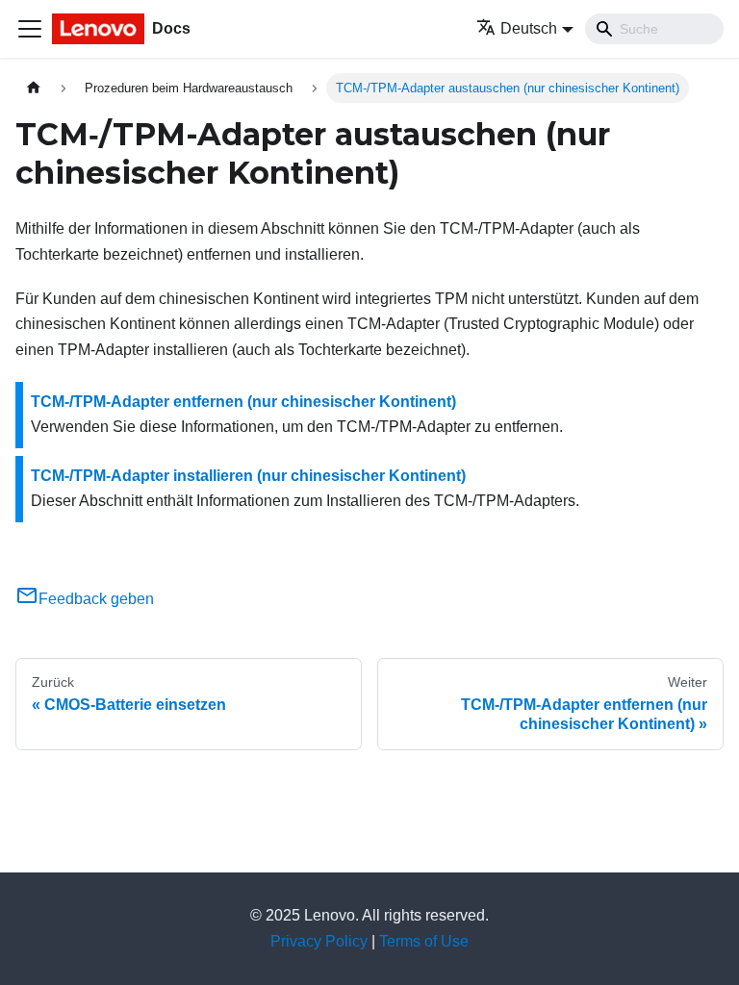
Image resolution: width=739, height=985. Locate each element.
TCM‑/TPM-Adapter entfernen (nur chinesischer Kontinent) (243, 401)
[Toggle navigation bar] (29, 28)
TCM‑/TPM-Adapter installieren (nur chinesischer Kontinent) (248, 475)
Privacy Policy (319, 941)
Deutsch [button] (528, 28)
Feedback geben (96, 599)
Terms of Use (424, 941)
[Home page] (33, 88)
